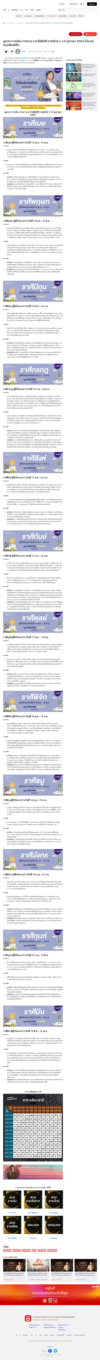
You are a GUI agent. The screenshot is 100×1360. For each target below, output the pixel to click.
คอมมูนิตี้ (69, 1335)
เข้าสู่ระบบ (92, 4)
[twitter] (55, 1351)
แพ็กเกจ (52, 1335)
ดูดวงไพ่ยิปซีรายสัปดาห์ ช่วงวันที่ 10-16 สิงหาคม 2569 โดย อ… (85, 1274)
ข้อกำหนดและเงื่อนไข (41, 1341)
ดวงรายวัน (28, 16)
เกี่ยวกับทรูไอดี (31, 1341)
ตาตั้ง (32, 10)
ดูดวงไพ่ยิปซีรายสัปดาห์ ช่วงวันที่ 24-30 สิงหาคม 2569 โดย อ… (14, 1274)
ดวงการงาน (7, 1250)
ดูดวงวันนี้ (91, 34)
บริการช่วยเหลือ (63, 1341)
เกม (26, 10)
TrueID (9, 4)
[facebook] (50, 1351)
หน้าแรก (18, 16)
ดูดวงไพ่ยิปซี (41, 1250)
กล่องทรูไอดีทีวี (60, 1335)
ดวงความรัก (16, 1250)
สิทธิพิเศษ (15, 10)
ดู (8, 10)
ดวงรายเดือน (62, 16)
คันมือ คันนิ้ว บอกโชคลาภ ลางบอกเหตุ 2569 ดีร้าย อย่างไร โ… (38, 1274)
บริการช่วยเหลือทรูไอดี (79, 1335)
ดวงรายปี (73, 16)
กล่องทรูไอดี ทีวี (73, 4)
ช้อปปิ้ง (46, 1335)
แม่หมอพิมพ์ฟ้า (52, 1250)
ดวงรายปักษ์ (51, 16)
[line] (44, 1351)
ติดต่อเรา (70, 1341)
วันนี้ (4, 10)
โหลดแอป (62, 4)
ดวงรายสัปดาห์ (39, 16)
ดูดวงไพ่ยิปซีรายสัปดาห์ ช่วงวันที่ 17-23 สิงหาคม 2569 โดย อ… (62, 1274)
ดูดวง (12, 23)
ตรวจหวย (77, 34)
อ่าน (21, 10)
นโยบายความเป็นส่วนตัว (52, 1341)
